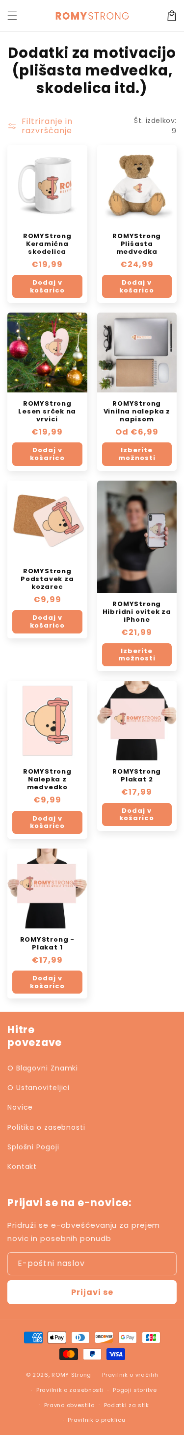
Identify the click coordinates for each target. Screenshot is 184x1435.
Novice (20, 1107)
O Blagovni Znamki (42, 1068)
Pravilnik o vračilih (130, 1375)
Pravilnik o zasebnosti (70, 1390)
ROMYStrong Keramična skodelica (47, 244)
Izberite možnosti (137, 453)
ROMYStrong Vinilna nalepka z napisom (137, 411)
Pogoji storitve (135, 1390)
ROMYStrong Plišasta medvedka (136, 244)
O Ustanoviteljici (38, 1088)
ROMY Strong (71, 1375)
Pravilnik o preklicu (96, 1420)
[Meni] (12, 15)
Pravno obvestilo (69, 1405)
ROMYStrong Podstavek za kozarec (47, 579)
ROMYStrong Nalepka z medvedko (47, 779)
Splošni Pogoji (33, 1147)
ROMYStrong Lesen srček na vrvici (47, 411)
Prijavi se (92, 1292)
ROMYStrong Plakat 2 (136, 775)
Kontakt (22, 1166)
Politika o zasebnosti (46, 1127)
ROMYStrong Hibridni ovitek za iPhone (137, 612)
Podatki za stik (127, 1405)
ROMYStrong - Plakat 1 (47, 943)
